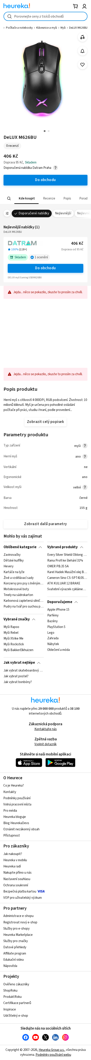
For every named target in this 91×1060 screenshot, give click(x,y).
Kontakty (9, 792)
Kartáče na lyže (14, 572)
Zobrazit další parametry (45, 524)
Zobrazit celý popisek (45, 421)
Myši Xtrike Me (13, 638)
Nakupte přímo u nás (17, 872)
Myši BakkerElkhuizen (18, 650)
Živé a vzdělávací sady (19, 578)
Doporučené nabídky (34, 213)
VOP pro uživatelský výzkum (22, 897)
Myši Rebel (11, 633)
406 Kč (77, 244)
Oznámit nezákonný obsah (21, 829)
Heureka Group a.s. (51, 1050)
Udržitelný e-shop (15, 1015)
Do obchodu (45, 268)
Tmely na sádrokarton (18, 595)
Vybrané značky (17, 619)
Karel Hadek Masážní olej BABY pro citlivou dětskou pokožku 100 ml (67, 572)
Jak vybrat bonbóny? (18, 682)
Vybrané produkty (62, 547)
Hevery (8, 566)
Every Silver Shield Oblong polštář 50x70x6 (67, 555)
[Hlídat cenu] (82, 51)
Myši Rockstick (14, 644)
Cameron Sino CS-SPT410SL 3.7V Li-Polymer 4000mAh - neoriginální (67, 578)
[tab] (26, 198)
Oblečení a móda (58, 650)
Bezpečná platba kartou (19, 891)
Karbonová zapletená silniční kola (24, 601)
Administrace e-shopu (18, 916)
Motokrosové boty (16, 589)
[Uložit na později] (82, 65)
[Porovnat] (82, 37)
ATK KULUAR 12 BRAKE (63, 584)
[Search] (9, 198)
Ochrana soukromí (15, 885)
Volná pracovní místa (17, 804)
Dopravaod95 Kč (72, 249)
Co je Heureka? (13, 785)
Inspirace (9, 1009)
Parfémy (53, 615)
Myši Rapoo (11, 627)
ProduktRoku (12, 996)
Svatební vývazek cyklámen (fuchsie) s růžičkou (67, 589)
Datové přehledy (14, 947)
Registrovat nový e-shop (20, 922)
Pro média (10, 810)
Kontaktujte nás (45, 729)
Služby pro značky (15, 941)
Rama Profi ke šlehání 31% (65, 560)
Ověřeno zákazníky (16, 984)
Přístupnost (11, 835)
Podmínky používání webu (53, 1054)
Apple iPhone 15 (58, 610)
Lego (50, 633)
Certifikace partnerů (17, 1003)
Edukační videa (13, 959)
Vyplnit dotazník (45, 744)
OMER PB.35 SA (58, 566)
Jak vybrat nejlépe (19, 662)
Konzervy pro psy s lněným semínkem (24, 584)
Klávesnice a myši (46, 28)
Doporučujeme (59, 602)
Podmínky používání (16, 798)
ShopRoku (10, 990)
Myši (63, 28)
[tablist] (45, 198)
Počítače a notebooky (19, 28)
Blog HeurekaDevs (16, 823)
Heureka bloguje (14, 817)
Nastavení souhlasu (16, 879)
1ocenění (41, 257)
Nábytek (53, 644)
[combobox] (45, 16)
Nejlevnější (63, 213)
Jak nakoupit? (12, 854)
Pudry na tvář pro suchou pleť (24, 606)
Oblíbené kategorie (20, 547)
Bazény (52, 621)
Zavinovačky (12, 555)
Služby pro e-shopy (16, 928)
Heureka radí (12, 866)
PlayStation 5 (56, 627)
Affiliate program (14, 953)
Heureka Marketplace (18, 934)
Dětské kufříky (14, 560)
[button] (26, 198)
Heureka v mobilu (15, 860)
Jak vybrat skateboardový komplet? (24, 670)
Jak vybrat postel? (16, 676)
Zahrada (53, 638)
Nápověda (10, 966)
